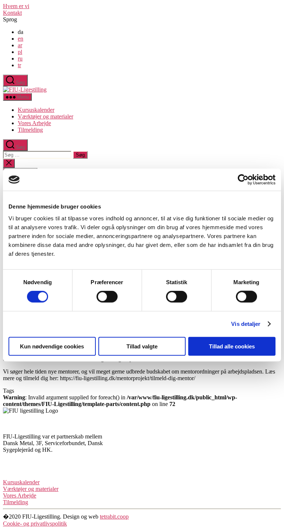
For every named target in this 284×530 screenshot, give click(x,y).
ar (20, 45)
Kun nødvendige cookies (52, 346)
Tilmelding (30, 130)
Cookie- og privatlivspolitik (35, 523)
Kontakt (12, 13)
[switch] (107, 297)
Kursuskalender (36, 110)
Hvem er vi (16, 6)
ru (20, 58)
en (20, 38)
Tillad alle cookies (232, 346)
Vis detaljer (245, 324)
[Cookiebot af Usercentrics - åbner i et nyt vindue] (243, 179)
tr (19, 65)
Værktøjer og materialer (45, 116)
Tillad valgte (142, 346)
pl (20, 52)
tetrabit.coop (114, 516)
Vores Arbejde (34, 123)
